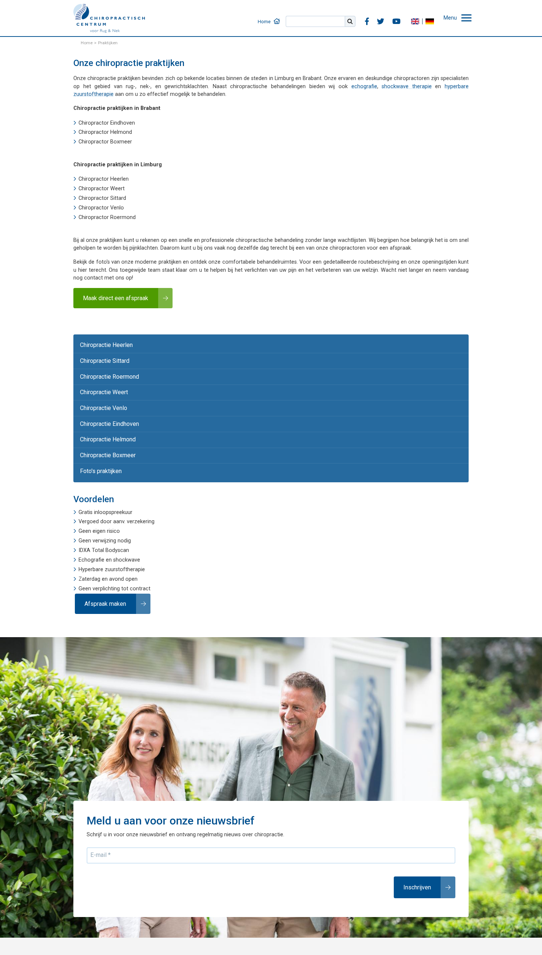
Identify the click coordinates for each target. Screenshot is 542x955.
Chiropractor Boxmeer (105, 142)
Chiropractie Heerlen (103, 342)
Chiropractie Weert (101, 385)
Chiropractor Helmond (105, 132)
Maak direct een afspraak (112, 297)
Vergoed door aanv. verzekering (116, 507)
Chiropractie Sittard (102, 357)
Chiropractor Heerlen (104, 179)
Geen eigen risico (99, 516)
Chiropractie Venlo (101, 399)
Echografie (91, 545)
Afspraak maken (103, 588)
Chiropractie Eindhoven (107, 414)
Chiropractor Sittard (102, 198)
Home (280, 17)
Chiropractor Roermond (107, 217)
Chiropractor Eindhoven (107, 123)
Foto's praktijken (98, 457)
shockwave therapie (407, 86)
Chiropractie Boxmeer (105, 443)
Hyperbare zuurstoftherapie (112, 554)
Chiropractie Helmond (105, 428)
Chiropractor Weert (102, 188)
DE (434, 17)
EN (419, 17)
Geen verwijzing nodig (105, 526)
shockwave (126, 545)
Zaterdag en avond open (108, 564)
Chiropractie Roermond (107, 371)
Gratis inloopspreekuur (105, 497)
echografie (364, 86)
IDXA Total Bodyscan (104, 535)
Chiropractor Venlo (101, 208)
